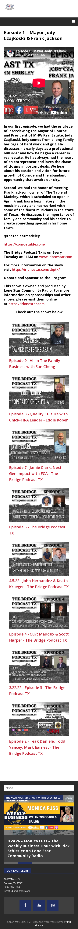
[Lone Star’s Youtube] (39, 905)
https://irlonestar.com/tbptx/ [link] (36, 269)
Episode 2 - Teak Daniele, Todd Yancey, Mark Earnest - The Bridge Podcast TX (37, 747)
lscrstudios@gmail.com (17, 891)
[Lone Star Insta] (52, 905)
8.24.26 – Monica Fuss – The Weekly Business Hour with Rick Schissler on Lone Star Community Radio (39, 848)
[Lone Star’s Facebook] (25, 905)
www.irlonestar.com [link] (55, 256)
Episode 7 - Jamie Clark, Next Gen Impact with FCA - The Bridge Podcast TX (35, 473)
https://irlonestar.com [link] (27, 303)
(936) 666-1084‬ (12, 887)
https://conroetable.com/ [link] (24, 244)
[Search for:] (39, 787)
